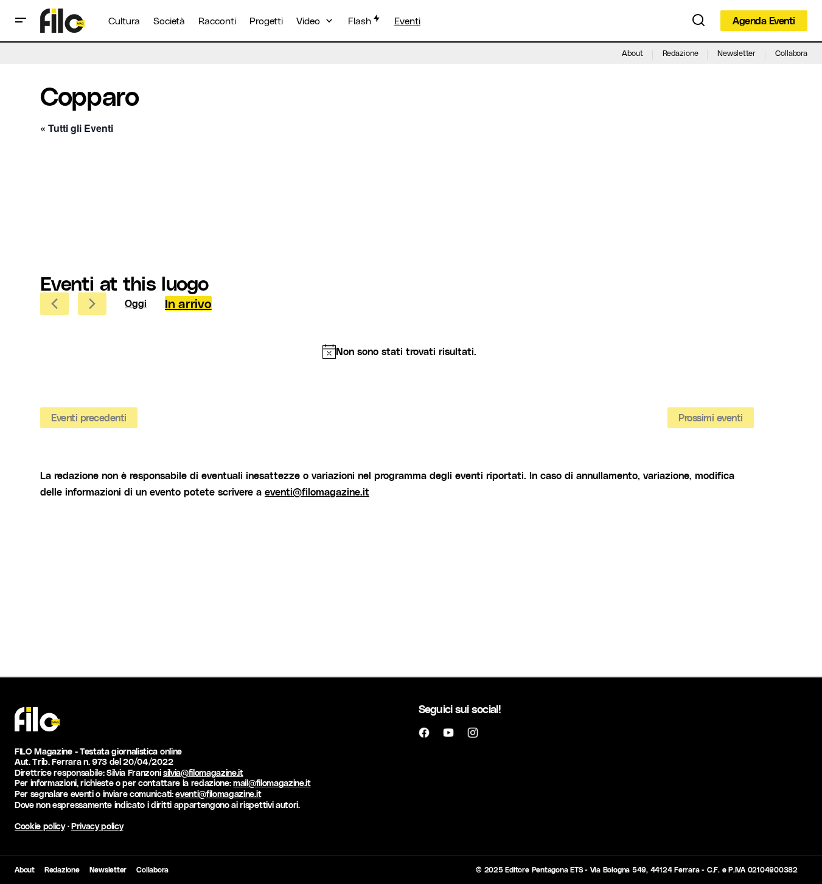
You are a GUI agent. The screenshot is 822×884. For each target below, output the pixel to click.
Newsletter (736, 52)
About (632, 52)
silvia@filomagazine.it (203, 772)
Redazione (680, 52)
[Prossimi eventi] (92, 303)
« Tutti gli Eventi (76, 128)
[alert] (399, 351)
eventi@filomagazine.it (317, 491)
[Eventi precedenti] (54, 303)
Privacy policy (97, 826)
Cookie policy (40, 826)
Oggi (136, 303)
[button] (20, 20)
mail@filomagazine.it (272, 783)
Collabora (791, 52)
